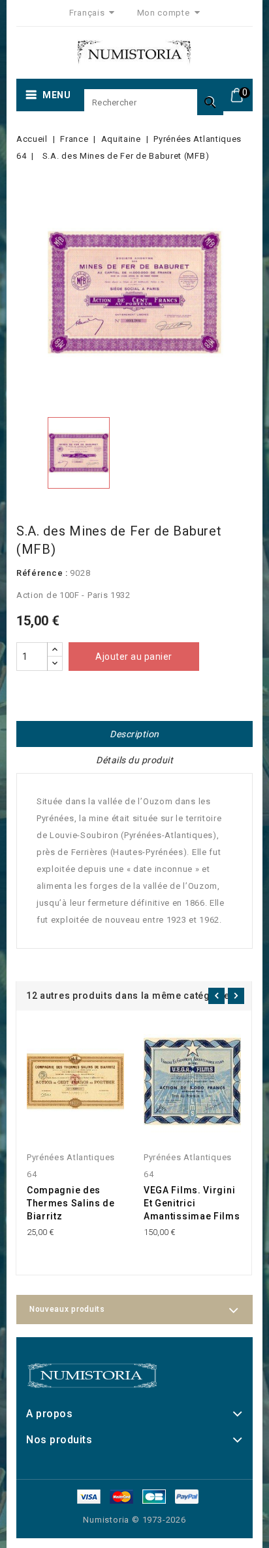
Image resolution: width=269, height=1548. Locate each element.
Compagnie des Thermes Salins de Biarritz (71, 1203)
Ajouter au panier (133, 656)
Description (134, 734)
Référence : (42, 573)
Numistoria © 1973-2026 (134, 1520)
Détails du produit (134, 760)
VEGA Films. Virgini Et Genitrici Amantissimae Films (192, 1203)
